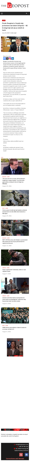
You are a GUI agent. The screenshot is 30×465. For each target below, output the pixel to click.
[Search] (26, 13)
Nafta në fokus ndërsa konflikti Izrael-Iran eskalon (13, 141)
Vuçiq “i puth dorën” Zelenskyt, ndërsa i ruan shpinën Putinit (15, 258)
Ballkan (4, 176)
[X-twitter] (21, 454)
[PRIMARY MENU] (2, 13)
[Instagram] (10, 58)
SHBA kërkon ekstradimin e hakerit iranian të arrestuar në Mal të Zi (15, 315)
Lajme (4, 20)
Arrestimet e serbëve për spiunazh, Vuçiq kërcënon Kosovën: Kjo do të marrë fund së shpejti (13, 148)
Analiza (4, 267)
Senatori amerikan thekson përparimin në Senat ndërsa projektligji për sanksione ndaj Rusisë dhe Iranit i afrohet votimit (15, 286)
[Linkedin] (12, 58)
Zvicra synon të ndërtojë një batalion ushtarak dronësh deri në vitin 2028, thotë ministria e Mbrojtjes (15, 198)
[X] (7, 58)
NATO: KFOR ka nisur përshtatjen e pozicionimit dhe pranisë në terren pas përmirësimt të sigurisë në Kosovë (15, 228)
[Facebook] (4, 58)
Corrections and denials (15, 459)
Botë (3, 208)
